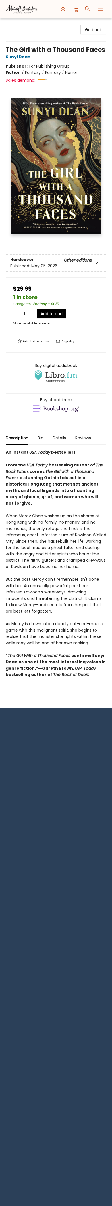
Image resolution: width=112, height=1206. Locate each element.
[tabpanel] (56, 572)
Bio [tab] (40, 438)
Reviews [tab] (83, 438)
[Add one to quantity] (32, 314)
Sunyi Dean (18, 57)
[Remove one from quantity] (16, 314)
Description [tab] (17, 438)
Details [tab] (59, 438)
